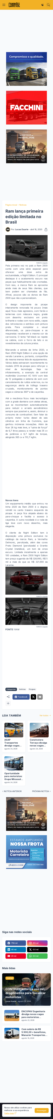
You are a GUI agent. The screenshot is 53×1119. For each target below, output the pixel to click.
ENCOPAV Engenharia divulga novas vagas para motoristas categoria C (33, 1014)
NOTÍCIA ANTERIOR (13, 791)
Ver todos (44, 715)
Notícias (22, 205)
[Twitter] (33, 697)
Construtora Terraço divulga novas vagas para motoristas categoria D (38, 742)
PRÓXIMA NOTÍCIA (40, 791)
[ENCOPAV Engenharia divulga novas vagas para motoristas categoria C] (11, 1015)
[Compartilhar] (45, 229)
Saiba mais (9, 1113)
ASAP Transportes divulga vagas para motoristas (13, 742)
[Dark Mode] (42, 4)
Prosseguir (41, 1110)
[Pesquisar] (48, 4)
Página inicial (11, 205)
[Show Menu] (4, 4)
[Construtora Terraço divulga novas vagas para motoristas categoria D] (39, 730)
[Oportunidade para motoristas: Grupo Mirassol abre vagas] (13, 763)
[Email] (40, 697)
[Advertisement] (26, 31)
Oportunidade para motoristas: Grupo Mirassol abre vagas (13, 776)
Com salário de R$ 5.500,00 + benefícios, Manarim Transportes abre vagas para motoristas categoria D (34, 1032)
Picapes (32, 689)
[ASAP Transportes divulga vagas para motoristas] (13, 730)
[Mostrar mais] (8, 703)
